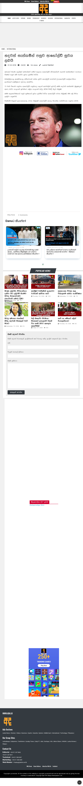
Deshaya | (47, 741)
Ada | (42, 741)
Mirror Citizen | (58, 741)
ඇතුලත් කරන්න (16, 392)
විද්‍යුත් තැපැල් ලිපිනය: (16, 352)
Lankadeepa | (6, 741)
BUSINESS (43, 18)
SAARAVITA (67, 18)
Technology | (63, 733)
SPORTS (74, 18)
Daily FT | (37, 741)
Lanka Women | (72, 741)
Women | (13, 733)
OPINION (23, 18)
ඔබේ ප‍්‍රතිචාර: (12, 361)
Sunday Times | (30, 741)
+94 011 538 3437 (17, 757)
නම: (9, 343)
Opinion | (41, 733)
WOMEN (29, 18)
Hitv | (51, 741)
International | (56, 733)
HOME (9, 18)
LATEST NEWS (15, 18)
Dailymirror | (14, 741)
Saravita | (35, 733)
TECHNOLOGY (36, 18)
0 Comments (23, 215)
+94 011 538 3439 (17, 760)
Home (3, 49)
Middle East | (47, 733)
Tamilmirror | (21, 741)
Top (79, 782)
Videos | (18, 733)
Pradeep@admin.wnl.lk (20, 762)
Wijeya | (5, 744)
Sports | (30, 733)
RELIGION (50, 18)
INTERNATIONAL (59, 18)
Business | (25, 733)
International (11, 49)
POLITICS (11, 215)
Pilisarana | (71, 733)
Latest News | (6, 733)
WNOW (64, 741)
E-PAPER (42, 20)
